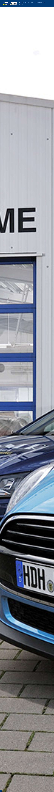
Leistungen (30, 2)
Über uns (24, 2)
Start (20, 2)
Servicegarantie (38, 2)
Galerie (44, 2)
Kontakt (21, 4)
